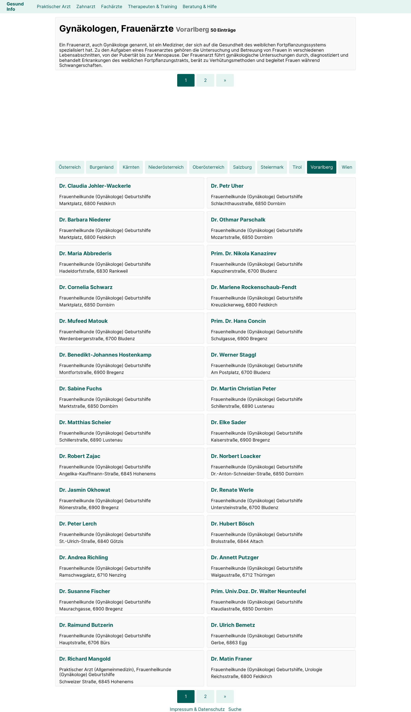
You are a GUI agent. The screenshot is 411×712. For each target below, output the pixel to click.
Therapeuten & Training (152, 6)
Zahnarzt (85, 6)
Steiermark (272, 167)
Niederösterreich (166, 167)
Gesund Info (15, 6)
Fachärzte (111, 6)
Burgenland (102, 167)
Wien (347, 167)
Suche (234, 709)
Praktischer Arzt (54, 6)
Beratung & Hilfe (200, 6)
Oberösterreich (208, 167)
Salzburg (242, 167)
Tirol (297, 167)
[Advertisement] (205, 123)
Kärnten (131, 167)
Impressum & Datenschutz (197, 709)
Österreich (70, 167)
